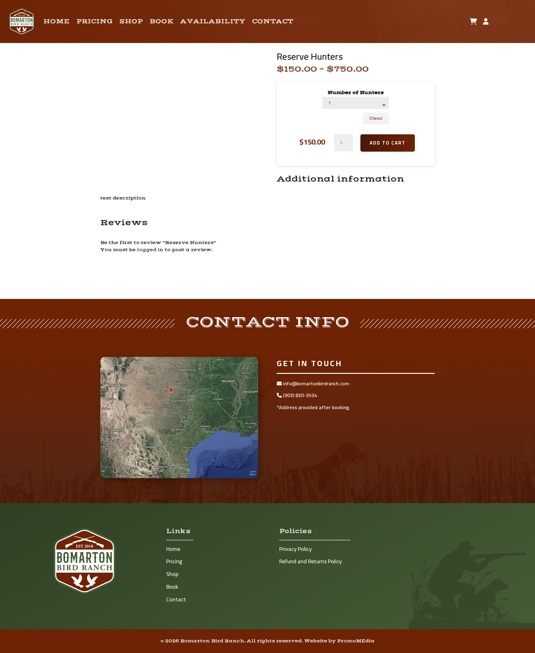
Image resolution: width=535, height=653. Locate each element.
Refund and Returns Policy (310, 561)
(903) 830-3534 (299, 395)
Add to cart (388, 142)
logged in (150, 250)
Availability (212, 21)
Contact (272, 21)
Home (56, 21)
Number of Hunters (356, 92)
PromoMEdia (356, 641)
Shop (131, 21)
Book (161, 21)
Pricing (94, 21)
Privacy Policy (295, 549)
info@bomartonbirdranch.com (315, 383)
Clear (376, 118)
